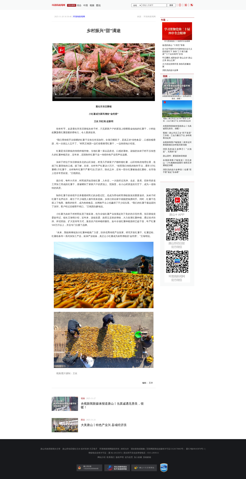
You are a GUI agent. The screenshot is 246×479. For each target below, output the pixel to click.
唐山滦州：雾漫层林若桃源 (175, 156)
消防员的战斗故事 (170, 70)
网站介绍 (101, 457)
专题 (163, 20)
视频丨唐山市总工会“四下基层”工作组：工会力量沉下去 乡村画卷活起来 (177, 135)
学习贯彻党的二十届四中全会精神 (177, 41)
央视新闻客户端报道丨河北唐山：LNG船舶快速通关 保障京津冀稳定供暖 (177, 162)
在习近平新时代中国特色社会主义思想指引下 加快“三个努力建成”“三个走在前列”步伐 (177, 51)
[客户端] (180, 5)
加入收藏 (138, 457)
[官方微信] (191, 5)
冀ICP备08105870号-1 (195, 449)
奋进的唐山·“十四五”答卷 (173, 45)
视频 (92, 5)
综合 (79, 5)
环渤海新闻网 (79, 17)
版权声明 (120, 457)
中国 (85, 5)
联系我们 (111, 457)
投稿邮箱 (147, 457)
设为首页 (129, 457)
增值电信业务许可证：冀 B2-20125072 (105, 453)
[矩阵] (185, 5)
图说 (98, 5)
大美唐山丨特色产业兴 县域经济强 (103, 425)
